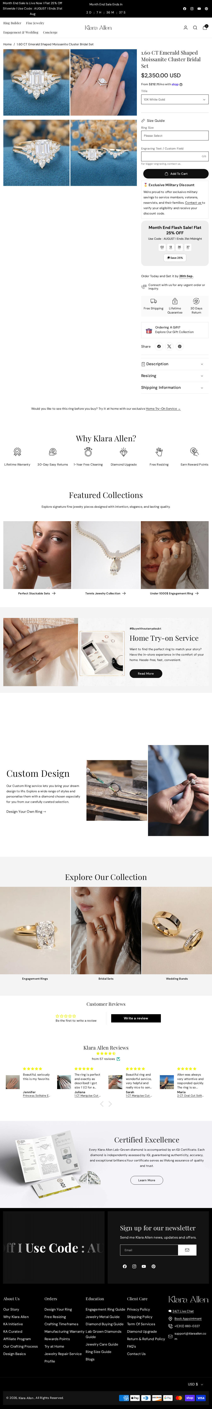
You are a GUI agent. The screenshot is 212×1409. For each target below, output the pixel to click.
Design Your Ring (58, 1309)
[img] (106, 1053)
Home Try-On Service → (163, 409)
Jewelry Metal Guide (103, 1316)
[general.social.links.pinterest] (180, 346)
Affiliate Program (17, 1339)
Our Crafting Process (20, 1346)
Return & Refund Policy (146, 1339)
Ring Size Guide (98, 1351)
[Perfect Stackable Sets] (37, 555)
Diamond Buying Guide (105, 1324)
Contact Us (136, 1354)
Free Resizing (55, 1316)
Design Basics (14, 1354)
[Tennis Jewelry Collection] (106, 555)
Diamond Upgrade (142, 1331)
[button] (12, 23)
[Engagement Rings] (35, 930)
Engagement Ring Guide (105, 1309)
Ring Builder (12, 23)
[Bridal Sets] (106, 930)
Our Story (11, 1309)
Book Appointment (188, 1319)
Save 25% (176, 258)
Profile (50, 1361)
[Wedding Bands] (177, 930)
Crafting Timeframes (61, 1324)
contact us (173, 163)
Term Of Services (141, 1324)
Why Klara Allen (16, 1316)
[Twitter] (169, 346)
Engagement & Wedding (20, 32)
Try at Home (54, 1346)
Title (144, 91)
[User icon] (185, 27)
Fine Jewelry (35, 23)
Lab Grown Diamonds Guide (103, 1334)
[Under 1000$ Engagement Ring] (175, 555)
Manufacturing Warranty (64, 1331)
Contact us (193, 203)
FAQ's (131, 1346)
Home (7, 44)
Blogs (90, 1359)
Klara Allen (26, 1398)
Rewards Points (57, 1339)
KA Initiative (13, 1324)
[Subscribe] (187, 1250)
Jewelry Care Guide (102, 1344)
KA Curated (12, 1331)
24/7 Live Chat (183, 1311)
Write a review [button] (136, 1018)
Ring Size (147, 127)
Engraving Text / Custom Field (162, 148)
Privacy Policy (138, 1309)
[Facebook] (159, 346)
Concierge (50, 32)
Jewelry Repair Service (63, 1354)
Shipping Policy (140, 1316)
